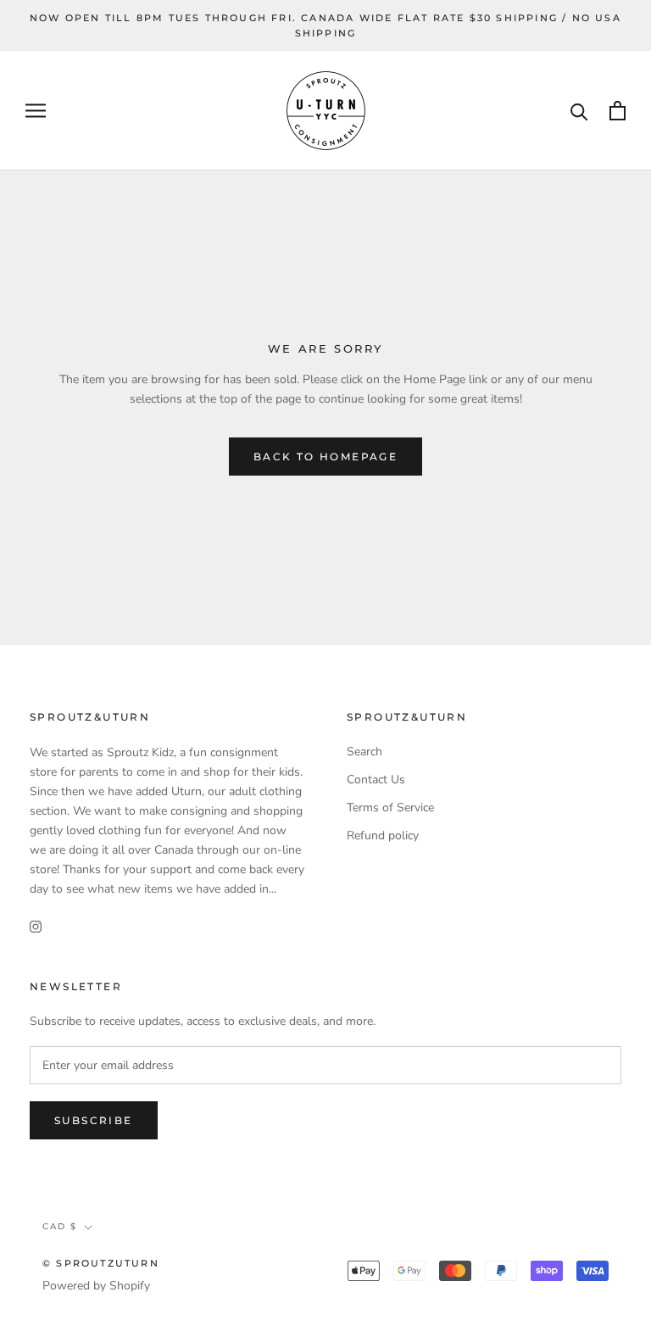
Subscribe (93, 1120)
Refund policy (383, 835)
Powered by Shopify (96, 1286)
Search (364, 751)
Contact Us (376, 779)
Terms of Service (390, 807)
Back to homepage (325, 456)
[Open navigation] (35, 110)
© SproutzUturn (100, 1263)
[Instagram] (36, 925)
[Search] (579, 111)
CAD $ (59, 1226)
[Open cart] (617, 110)
